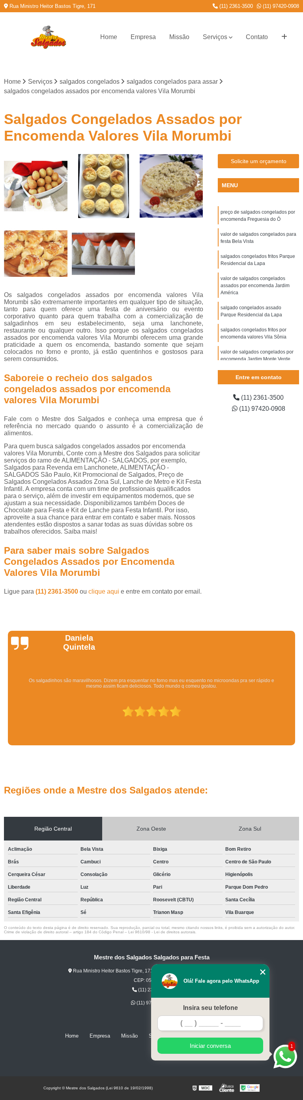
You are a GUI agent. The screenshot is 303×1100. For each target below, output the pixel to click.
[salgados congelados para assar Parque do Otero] (36, 254)
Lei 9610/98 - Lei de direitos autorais (161, 932)
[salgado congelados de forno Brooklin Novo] (104, 186)
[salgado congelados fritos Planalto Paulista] (36, 186)
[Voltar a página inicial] (48, 37)
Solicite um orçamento (258, 161)
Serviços (215, 37)
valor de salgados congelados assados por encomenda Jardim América (255, 285)
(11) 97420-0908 (280, 6)
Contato (257, 37)
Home (108, 37)
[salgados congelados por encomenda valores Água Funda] (104, 254)
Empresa (143, 37)
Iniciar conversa (210, 1045)
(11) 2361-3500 (235, 6)
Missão (179, 37)
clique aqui (103, 591)
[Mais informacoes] (284, 37)
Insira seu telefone (210, 1007)
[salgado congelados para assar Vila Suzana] (171, 186)
